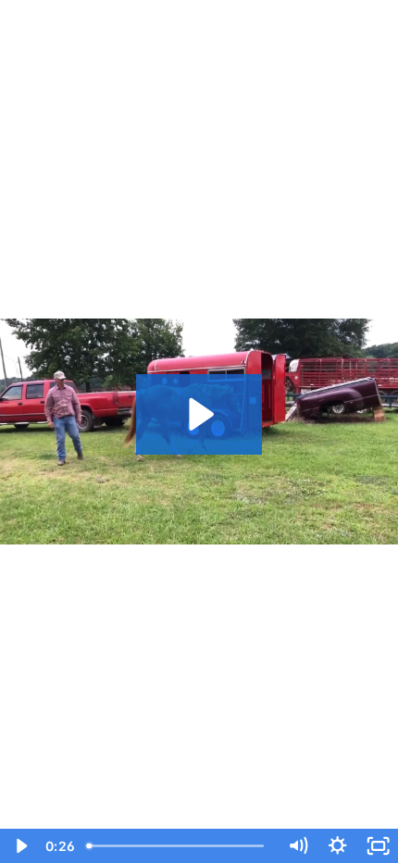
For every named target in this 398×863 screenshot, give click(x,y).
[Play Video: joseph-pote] (198, 414)
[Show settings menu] (337, 846)
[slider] (179, 846)
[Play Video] (20, 846)
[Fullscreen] (378, 846)
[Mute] (297, 846)
